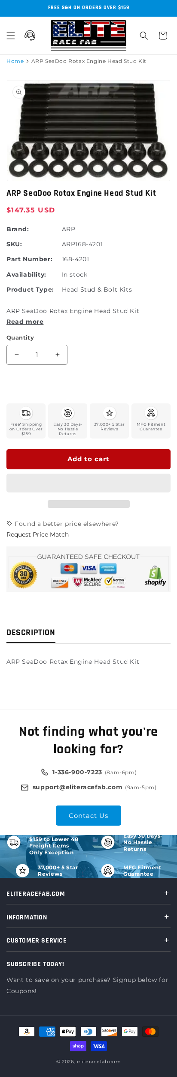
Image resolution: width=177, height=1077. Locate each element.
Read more (24, 321)
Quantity (20, 337)
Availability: (26, 274)
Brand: (17, 229)
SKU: (14, 244)
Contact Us (88, 815)
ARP (69, 229)
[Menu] (10, 35)
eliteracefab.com (99, 1062)
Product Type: (30, 289)
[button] (88, 483)
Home (15, 61)
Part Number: (29, 259)
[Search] (143, 35)
